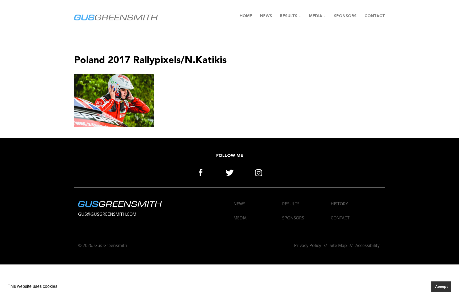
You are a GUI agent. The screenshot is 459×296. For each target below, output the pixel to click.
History (339, 204)
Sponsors (345, 16)
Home (246, 16)
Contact (374, 16)
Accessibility (367, 245)
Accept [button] (441, 286)
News (266, 16)
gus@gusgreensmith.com (107, 214)
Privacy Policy (307, 245)
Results (289, 16)
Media (316, 16)
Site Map (338, 245)
